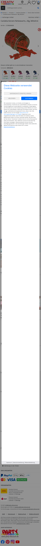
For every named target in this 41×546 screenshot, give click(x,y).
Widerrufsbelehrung (30, 462)
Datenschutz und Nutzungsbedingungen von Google (16, 113)
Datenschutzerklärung (18, 462)
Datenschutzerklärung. (9, 127)
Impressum (9, 462)
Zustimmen (29, 98)
